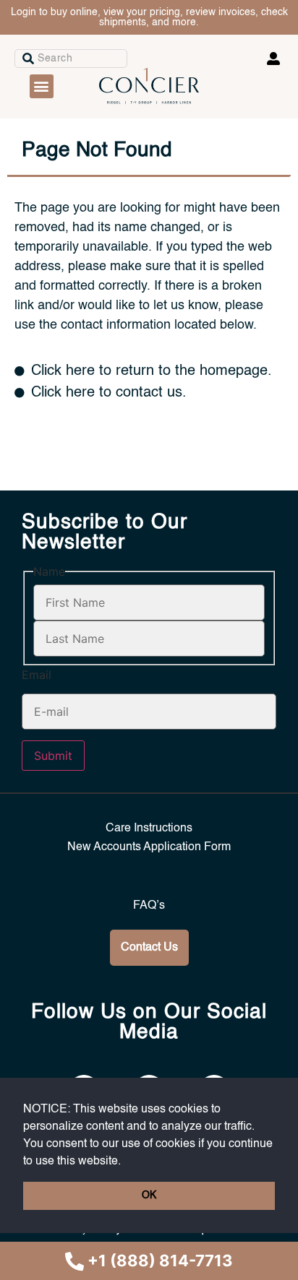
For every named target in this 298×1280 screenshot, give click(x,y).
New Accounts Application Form (149, 847)
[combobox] (70, 58)
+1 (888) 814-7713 (160, 1260)
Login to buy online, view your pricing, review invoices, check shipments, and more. (149, 17)
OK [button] (149, 1195)
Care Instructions (149, 828)
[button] (126, 1161)
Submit (53, 755)
